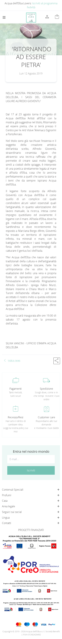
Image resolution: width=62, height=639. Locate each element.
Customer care (46, 417)
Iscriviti (31, 470)
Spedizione (46, 388)
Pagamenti (15, 388)
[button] (56, 361)
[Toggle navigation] (4, 17)
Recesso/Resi (15, 417)
